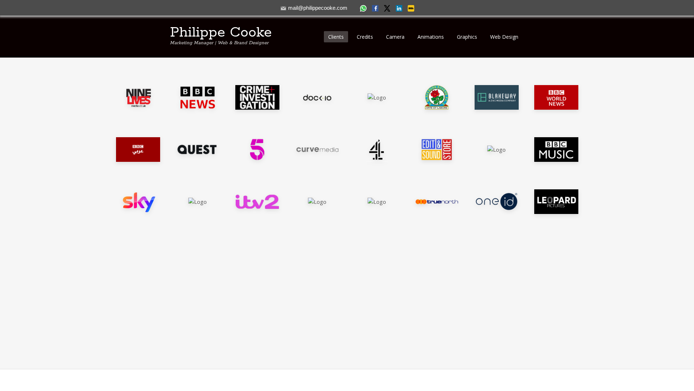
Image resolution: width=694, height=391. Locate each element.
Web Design (504, 36)
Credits (365, 36)
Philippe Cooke (221, 33)
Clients (336, 36)
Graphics (467, 36)
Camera (395, 36)
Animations (430, 36)
